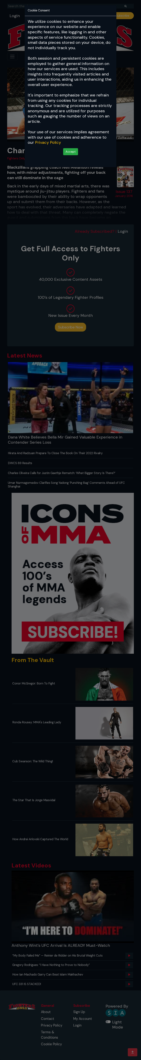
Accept (71, 152)
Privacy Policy (48, 142)
